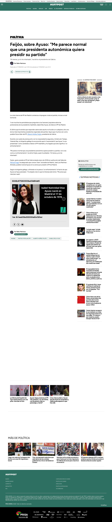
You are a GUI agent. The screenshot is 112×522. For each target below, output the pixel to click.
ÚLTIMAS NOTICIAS (81, 8)
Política (17, 37)
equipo (7, 479)
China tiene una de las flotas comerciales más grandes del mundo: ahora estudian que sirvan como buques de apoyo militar (93, 301)
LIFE (46, 8)
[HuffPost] (11, 474)
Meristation (81, 517)
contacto (8, 483)
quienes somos (9, 481)
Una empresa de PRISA (23, 513)
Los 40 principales (45, 512)
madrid (13, 238)
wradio (53, 515)
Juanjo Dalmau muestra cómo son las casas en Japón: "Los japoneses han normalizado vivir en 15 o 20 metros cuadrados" (94, 203)
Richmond (36, 517)
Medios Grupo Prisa (23, 517)
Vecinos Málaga (90, 1)
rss (6, 488)
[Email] (22, 224)
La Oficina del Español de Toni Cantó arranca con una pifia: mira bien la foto (19, 399)
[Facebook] (14, 224)
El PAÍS (37, 512)
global (35, 8)
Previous (15, 198)
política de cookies (61, 481)
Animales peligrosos (101, 1)
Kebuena (83, 515)
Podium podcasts (52, 517)
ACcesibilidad (59, 488)
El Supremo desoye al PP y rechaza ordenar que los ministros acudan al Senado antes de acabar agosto (92, 459)
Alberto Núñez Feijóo (34, 134)
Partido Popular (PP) (24, 238)
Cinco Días (59, 515)
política (28, 8)
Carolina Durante (51, 1)
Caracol (85, 512)
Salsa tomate (59, 1)
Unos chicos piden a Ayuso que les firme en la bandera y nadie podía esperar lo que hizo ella (59, 400)
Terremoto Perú (35, 1)
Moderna (44, 517)
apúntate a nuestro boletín (89, 169)
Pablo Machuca (21, 63)
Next (63, 198)
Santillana (53, 512)
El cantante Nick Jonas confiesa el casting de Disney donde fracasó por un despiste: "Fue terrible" (93, 288)
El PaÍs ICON (59, 517)
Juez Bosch (73, 1)
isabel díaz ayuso (54, 238)
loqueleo (73, 517)
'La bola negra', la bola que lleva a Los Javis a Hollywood (93, 231)
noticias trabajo (69, 8)
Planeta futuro (78, 515)
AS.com (73, 512)
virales (41, 8)
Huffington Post (39, 515)
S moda (66, 517)
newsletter (8, 486)
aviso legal (59, 483)
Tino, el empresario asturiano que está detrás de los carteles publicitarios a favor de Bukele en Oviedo (43, 459)
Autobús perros (81, 1)
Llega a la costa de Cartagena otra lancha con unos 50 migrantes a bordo (19, 459)
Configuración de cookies (63, 479)
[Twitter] (18, 224)
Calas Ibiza (66, 1)
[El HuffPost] (57, 5)
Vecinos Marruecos (17, 1)
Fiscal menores (27, 1)
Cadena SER (68, 512)
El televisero (58, 8)
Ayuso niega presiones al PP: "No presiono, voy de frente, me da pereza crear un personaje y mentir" (39, 400)
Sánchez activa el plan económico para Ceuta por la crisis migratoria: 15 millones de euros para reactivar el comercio (68, 459)
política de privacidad (62, 486)
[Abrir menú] (2, 5)
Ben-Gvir (43, 1)
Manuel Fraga (14, 162)
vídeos (51, 8)
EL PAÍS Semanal (71, 515)
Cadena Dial (66, 515)
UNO (48, 515)
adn (79, 512)
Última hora (101, 5)
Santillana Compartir (61, 512)
